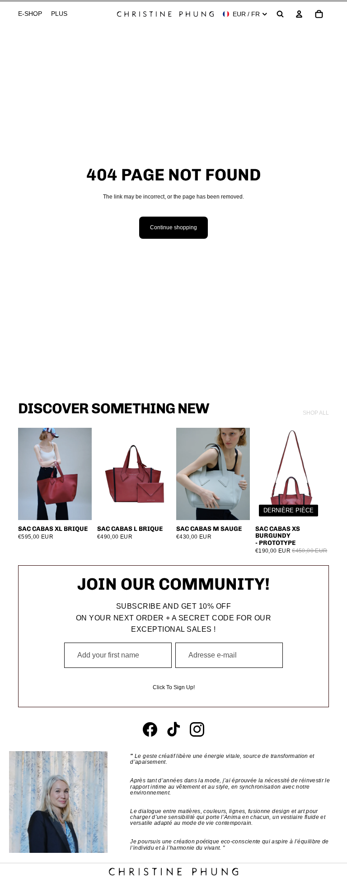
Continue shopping (173, 227)
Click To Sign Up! (174, 687)
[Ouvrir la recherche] (280, 14)
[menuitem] (59, 14)
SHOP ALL (316, 413)
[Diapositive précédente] (25, 474)
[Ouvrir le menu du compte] (299, 14)
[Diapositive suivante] (85, 474)
